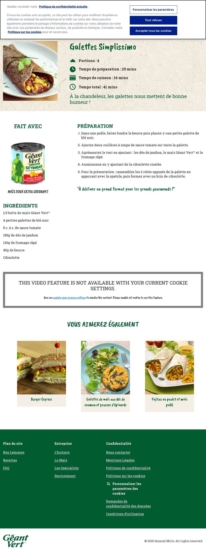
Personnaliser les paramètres (153, 9)
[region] (103, 19)
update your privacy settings (69, 298)
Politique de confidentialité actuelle (63, 6)
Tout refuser (153, 20)
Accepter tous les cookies (153, 30)
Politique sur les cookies (24, 32)
